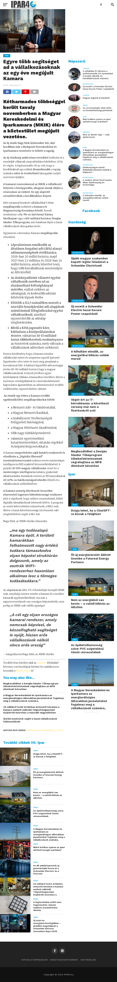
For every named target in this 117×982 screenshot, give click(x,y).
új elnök (58, 730)
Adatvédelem (88, 960)
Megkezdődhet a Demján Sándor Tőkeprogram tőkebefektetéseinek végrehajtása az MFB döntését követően (30, 686)
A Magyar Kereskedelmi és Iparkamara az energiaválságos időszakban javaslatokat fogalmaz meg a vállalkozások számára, (33, 698)
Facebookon (23, 670)
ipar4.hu (41, 662)
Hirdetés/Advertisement (64, 960)
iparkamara (32, 730)
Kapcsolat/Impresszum (34, 960)
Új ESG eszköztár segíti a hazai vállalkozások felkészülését (30, 720)
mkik (50, 730)
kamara (43, 730)
